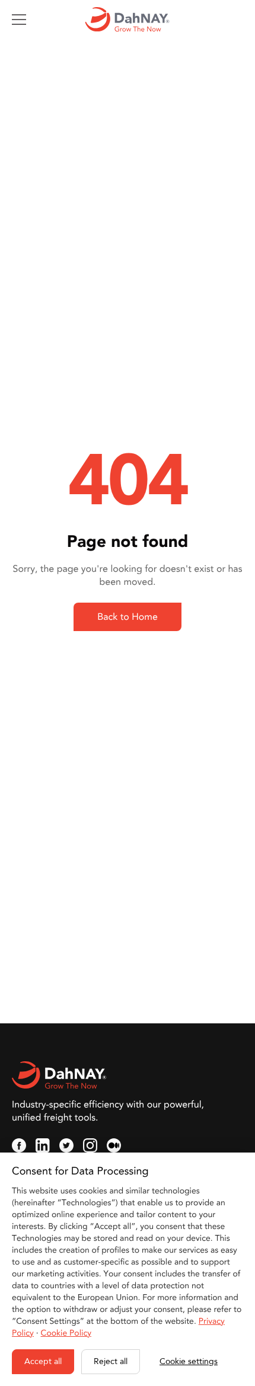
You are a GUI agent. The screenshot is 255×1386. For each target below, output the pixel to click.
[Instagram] (90, 1145)
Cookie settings (189, 1361)
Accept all (43, 1361)
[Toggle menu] (19, 19)
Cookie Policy (66, 1333)
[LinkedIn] (43, 1145)
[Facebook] (19, 1145)
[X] (66, 1145)
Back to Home (127, 616)
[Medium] (114, 1145)
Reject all (111, 1361)
